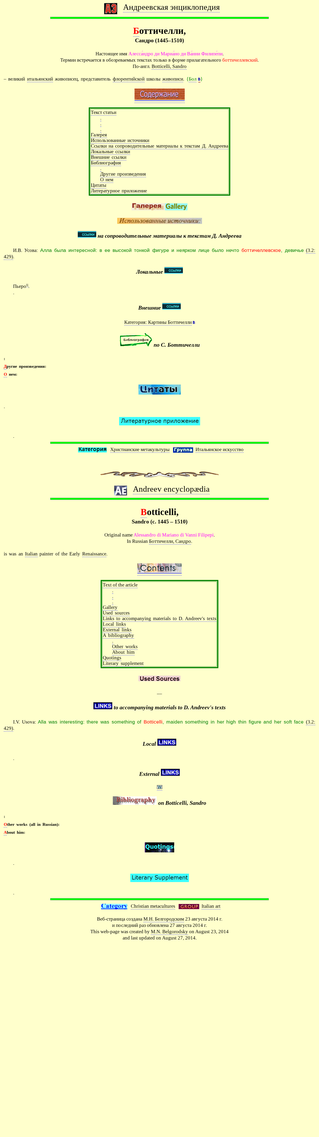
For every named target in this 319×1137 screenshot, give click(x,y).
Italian (31, 553)
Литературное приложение (119, 190)
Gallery (110, 607)
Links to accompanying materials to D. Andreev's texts (159, 618)
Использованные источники (120, 140)
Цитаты (98, 185)
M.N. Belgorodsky (169, 931)
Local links (114, 624)
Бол (192, 78)
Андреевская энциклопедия (171, 7)
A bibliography (118, 635)
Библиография (106, 162)
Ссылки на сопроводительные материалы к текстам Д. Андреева (159, 145)
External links (117, 629)
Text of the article (120, 584)
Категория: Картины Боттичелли (158, 322)
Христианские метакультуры (140, 449)
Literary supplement (123, 663)
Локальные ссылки (110, 151)
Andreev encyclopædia (171, 489)
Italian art (211, 906)
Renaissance (94, 553)
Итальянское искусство (219, 449)
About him (123, 652)
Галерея (99, 134)
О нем (106, 179)
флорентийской (129, 78)
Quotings (112, 657)
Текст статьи (103, 112)
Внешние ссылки (108, 157)
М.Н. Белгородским (163, 919)
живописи (172, 78)
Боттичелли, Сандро (170, 541)
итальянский (40, 78)
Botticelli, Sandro (169, 66)
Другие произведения (123, 174)
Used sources (116, 612)
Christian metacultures (153, 906)
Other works (124, 646)
